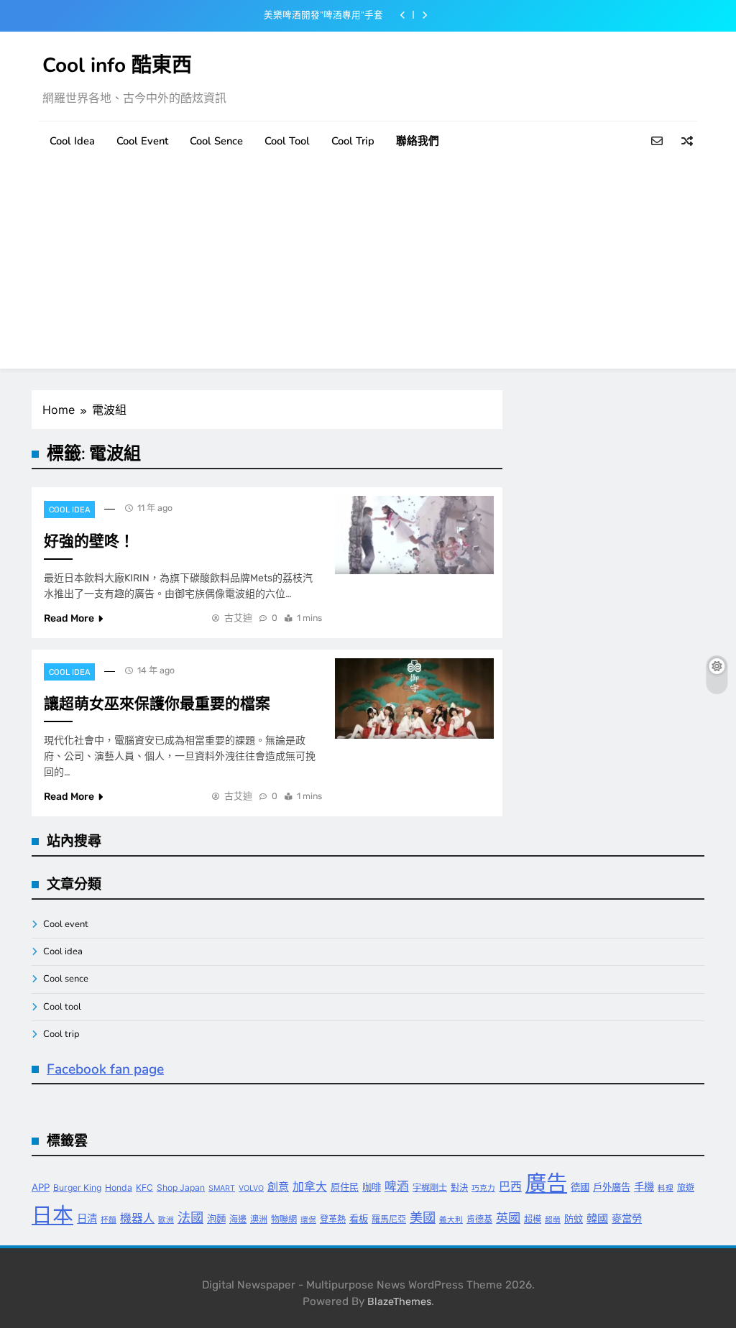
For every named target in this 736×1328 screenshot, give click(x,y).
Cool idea (72, 141)
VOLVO (251, 1188)
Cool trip (352, 141)
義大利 (451, 1220)
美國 (423, 1217)
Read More (69, 618)
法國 (190, 1217)
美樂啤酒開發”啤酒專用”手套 (323, 15)
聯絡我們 (417, 141)
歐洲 (166, 1220)
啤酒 (397, 1186)
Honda (118, 1187)
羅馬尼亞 (389, 1219)
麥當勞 (627, 1218)
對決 (459, 1187)
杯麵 (108, 1220)
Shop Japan (181, 1187)
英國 (508, 1217)
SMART (221, 1188)
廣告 (546, 1183)
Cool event (142, 141)
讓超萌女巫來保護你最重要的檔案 (157, 703)
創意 (278, 1187)
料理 (665, 1188)
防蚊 (573, 1219)
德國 (580, 1187)
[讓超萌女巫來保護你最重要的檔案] (414, 698)
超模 (532, 1219)
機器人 (137, 1218)
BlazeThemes (399, 1302)
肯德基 (479, 1219)
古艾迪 (238, 617)
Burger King (77, 1187)
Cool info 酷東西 (117, 65)
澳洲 (258, 1219)
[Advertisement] (368, 268)
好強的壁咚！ (89, 541)
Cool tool (287, 141)
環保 (308, 1220)
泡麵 (216, 1219)
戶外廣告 (611, 1187)
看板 (358, 1219)
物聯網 (284, 1219)
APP (41, 1187)
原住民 (345, 1187)
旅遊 (685, 1187)
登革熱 (333, 1219)
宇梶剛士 (430, 1187)
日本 (52, 1214)
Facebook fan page (105, 1069)
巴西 (510, 1187)
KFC (144, 1187)
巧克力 (483, 1188)
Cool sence (216, 141)
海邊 (238, 1219)
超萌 (553, 1220)
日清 (87, 1218)
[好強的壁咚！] (414, 535)
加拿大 (310, 1187)
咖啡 (371, 1187)
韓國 (597, 1218)
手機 (644, 1187)
